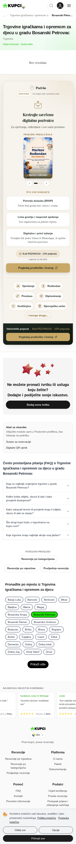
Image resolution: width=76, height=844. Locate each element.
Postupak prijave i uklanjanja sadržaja (57, 803)
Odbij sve (20, 830)
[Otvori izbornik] (69, 5)
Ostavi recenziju (11, 44)
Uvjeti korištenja (58, 790)
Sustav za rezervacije (18, 441)
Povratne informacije (18, 801)
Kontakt (18, 796)
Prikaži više (38, 664)
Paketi (57, 764)
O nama (58, 758)
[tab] (36, 183)
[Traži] (51, 5)
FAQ (18, 790)
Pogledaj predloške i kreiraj (35, 267)
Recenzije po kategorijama (38, 558)
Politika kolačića (46, 817)
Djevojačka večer (54, 306)
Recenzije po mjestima (21, 568)
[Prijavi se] (60, 5)
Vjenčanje (28, 285)
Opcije (56, 830)
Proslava (27, 296)
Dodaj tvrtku (27, 44)
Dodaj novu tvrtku (38, 404)
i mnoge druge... (38, 315)
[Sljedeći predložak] (46, 183)
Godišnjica (24, 306)
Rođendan (54, 285)
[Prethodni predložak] (29, 183)
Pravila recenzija (57, 796)
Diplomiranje (53, 296)
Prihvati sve (38, 838)
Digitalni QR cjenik (16, 447)
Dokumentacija (57, 769)
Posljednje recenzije (56, 568)
